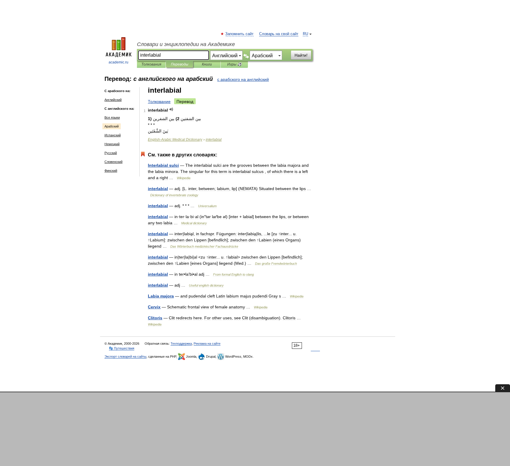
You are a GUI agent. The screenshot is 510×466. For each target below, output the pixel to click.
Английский (113, 100)
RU (305, 34)
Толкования (151, 64)
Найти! (301, 55)
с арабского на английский (243, 79)
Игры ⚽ (234, 64)
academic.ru (118, 62)
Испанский (112, 135)
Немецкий (112, 144)
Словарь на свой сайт (278, 34)
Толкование (159, 101)
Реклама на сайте (207, 343)
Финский (110, 170)
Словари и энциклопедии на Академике (186, 44)
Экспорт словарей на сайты (125, 356)
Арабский (111, 126)
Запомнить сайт (240, 34)
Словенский (113, 161)
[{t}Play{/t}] (171, 109)
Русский (110, 153)
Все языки (112, 117)
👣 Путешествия (121, 348)
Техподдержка (181, 343)
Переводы (179, 64)
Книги (207, 64)
